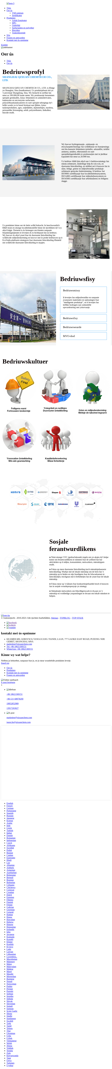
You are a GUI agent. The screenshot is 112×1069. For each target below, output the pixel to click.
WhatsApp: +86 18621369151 (20, 649)
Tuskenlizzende (18, 33)
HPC (14, 23)
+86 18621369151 (15, 694)
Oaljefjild (16, 25)
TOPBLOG (65, 618)
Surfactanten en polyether (23, 28)
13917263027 (13, 708)
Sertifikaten (17, 15)
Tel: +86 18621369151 (16, 646)
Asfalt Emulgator (19, 20)
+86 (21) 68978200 (15, 699)
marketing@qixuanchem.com (19, 644)
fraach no (5, 663)
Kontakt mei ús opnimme (17, 40)
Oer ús (9, 10)
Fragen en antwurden (16, 38)
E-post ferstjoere (8, 682)
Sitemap (54, 618)
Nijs (8, 35)
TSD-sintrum (17, 13)
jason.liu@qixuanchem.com (19, 722)
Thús (9, 8)
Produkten (11, 18)
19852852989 (13, 703)
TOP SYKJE (77, 618)
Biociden (16, 30)
